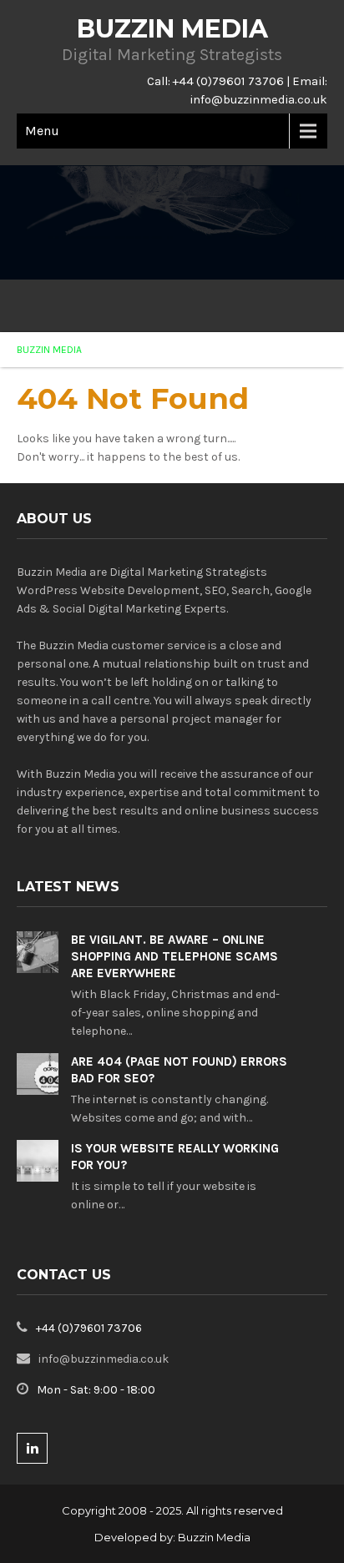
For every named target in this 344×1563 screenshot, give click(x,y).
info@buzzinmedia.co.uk (258, 100)
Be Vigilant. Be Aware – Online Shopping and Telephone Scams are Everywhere (174, 956)
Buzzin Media (214, 1537)
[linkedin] (32, 1448)
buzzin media (49, 349)
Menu (42, 131)
